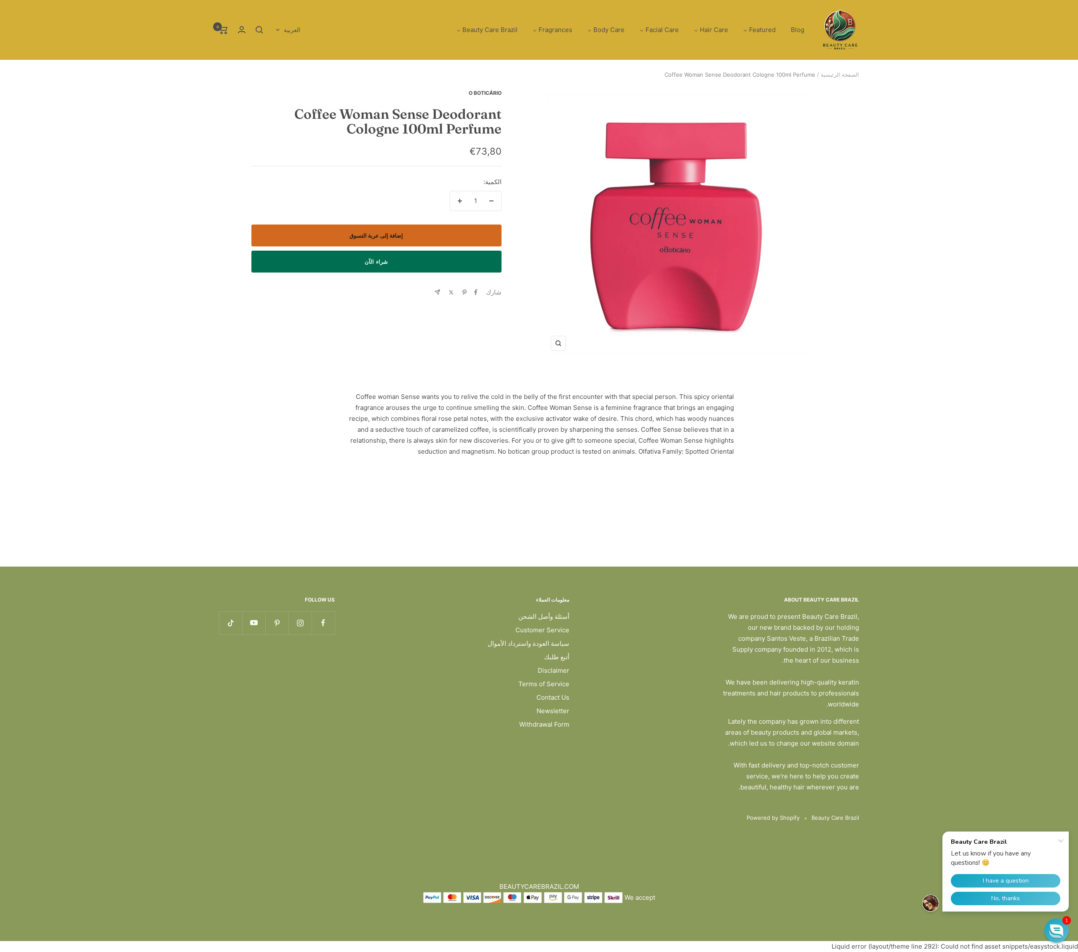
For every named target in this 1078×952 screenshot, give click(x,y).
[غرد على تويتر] (451, 292)
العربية (292, 29)
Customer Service (542, 630)
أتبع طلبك (556, 657)
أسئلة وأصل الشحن (543, 616)
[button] (1056, 930)
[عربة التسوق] (223, 30)
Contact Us (552, 697)
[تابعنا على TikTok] (230, 622)
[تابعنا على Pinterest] (276, 622)
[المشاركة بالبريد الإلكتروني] (437, 292)
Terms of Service (543, 684)
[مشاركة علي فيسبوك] (476, 292)
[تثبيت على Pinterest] (464, 292)
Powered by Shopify (773, 817)
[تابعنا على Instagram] (300, 622)
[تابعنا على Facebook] (323, 622)
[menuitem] (797, 30)
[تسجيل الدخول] (241, 29)
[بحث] (259, 30)
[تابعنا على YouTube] (253, 622)
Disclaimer (553, 670)
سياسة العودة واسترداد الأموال (528, 643)
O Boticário (485, 93)
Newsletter (552, 711)
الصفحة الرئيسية (840, 74)
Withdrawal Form (544, 724)
